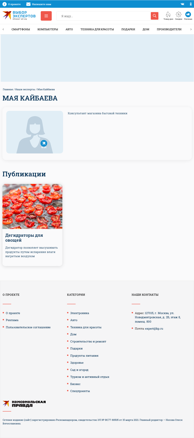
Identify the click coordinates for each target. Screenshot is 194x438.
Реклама (12, 320)
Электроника (79, 313)
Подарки (128, 29)
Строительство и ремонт (88, 341)
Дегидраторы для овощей (24, 237)
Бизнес (75, 384)
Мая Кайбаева (46, 89)
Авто (69, 29)
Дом (146, 29)
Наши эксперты (25, 89)
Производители (169, 29)
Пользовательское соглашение (28, 327)
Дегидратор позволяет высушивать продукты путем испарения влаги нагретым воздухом (31, 252)
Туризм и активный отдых (89, 377)
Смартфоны (21, 29)
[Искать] (154, 16)
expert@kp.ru (154, 328)
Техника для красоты (97, 29)
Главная (8, 89)
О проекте (13, 313)
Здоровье (77, 362)
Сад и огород (79, 370)
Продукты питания (84, 355)
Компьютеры (48, 29)
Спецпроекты (80, 391)
